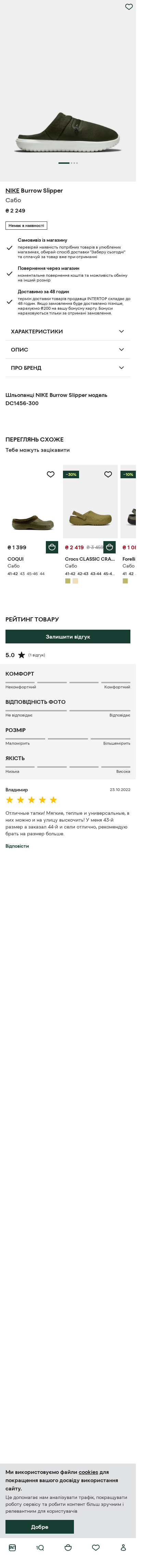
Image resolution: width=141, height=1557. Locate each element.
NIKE (12, 190)
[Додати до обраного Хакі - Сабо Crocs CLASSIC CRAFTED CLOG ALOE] (108, 474)
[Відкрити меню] (40, 1548)
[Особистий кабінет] (123, 1548)
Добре (39, 1527)
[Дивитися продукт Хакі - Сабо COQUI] (32, 501)
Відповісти (17, 846)
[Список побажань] (96, 1548)
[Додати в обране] (129, 7)
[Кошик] (68, 1548)
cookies (88, 1472)
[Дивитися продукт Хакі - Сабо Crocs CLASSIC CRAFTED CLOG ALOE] (90, 501)
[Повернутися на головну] (12, 1548)
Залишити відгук (68, 636)
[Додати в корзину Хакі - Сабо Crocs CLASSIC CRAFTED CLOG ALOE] (109, 547)
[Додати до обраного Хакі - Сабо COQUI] (50, 474)
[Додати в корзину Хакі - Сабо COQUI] (52, 547)
